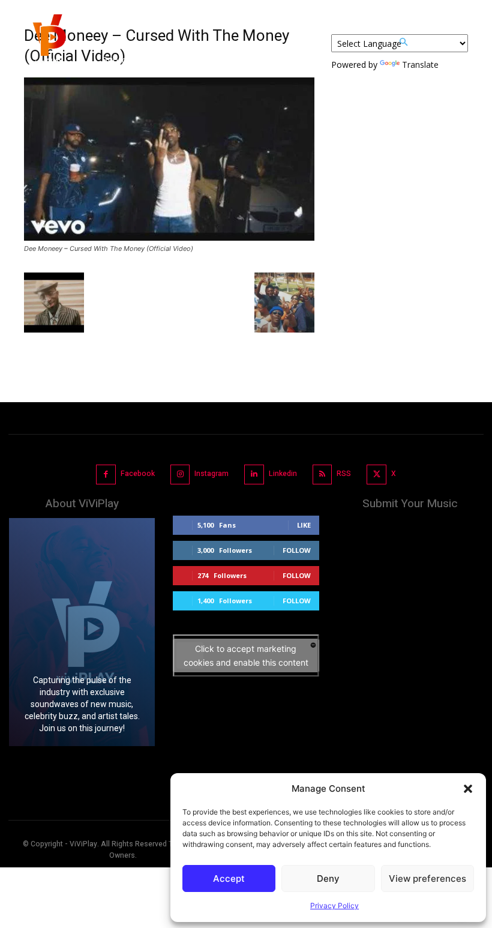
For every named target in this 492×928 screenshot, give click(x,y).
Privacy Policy (334, 905)
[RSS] (322, 474)
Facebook (138, 473)
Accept (229, 878)
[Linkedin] (254, 474)
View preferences (427, 878)
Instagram (211, 473)
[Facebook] (106, 474)
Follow (297, 550)
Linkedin (283, 473)
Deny (328, 878)
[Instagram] (180, 474)
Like (304, 524)
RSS (344, 473)
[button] (468, 789)
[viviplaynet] (48, 42)
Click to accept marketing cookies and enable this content (246, 655)
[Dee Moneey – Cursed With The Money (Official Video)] (169, 237)
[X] (376, 474)
